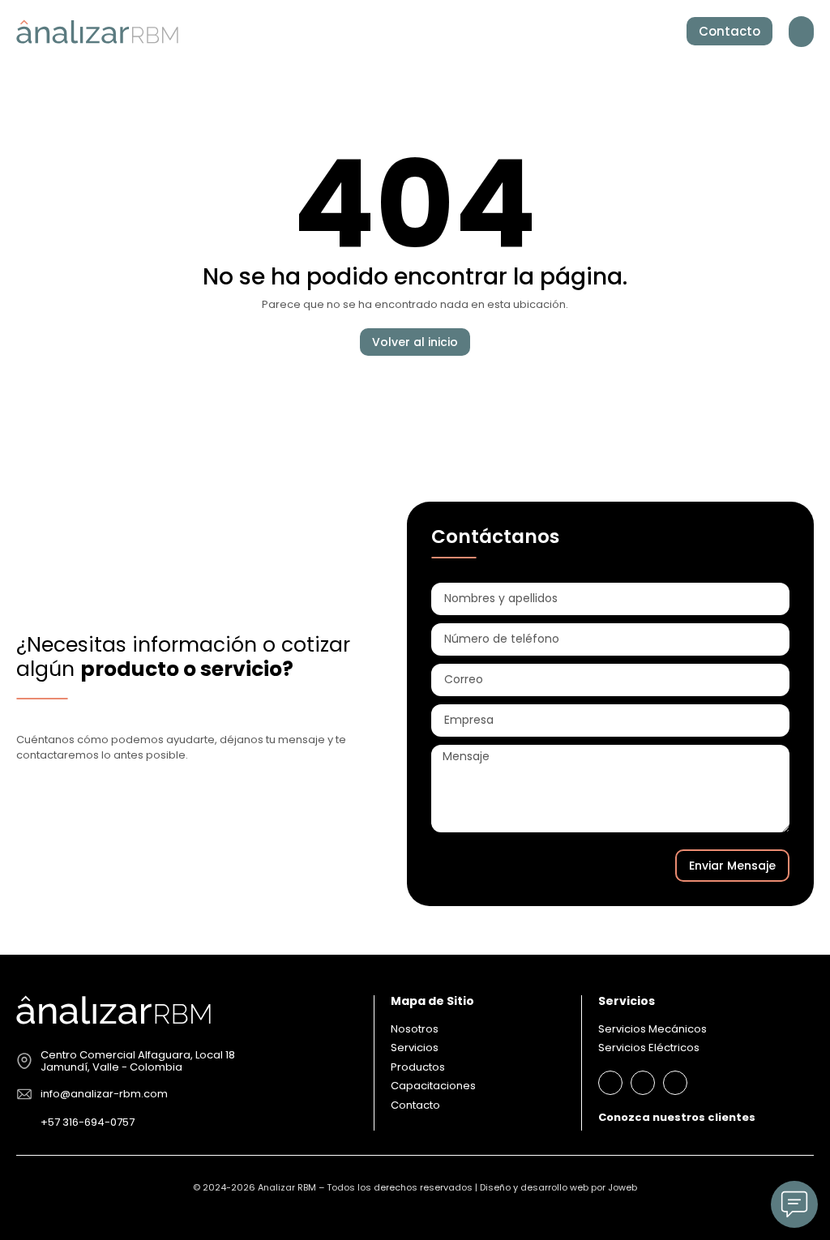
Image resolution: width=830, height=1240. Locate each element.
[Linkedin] (610, 1083)
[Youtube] (675, 1083)
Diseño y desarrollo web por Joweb (558, 1187)
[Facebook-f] (643, 1083)
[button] (802, 31)
